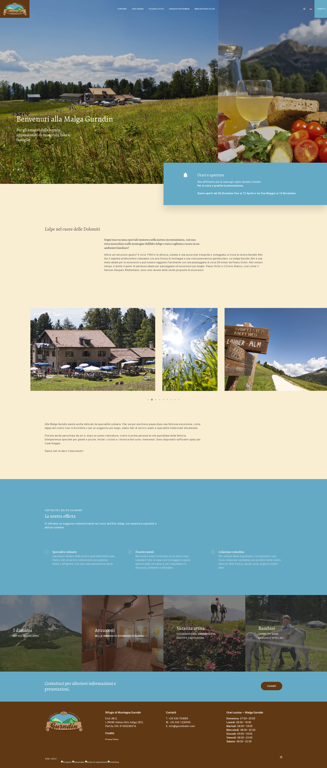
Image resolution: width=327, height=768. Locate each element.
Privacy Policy (111, 739)
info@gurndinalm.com (182, 726)
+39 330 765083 (178, 718)
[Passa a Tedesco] (311, 9)
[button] (271, 686)
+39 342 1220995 (180, 722)
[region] (163, 349)
